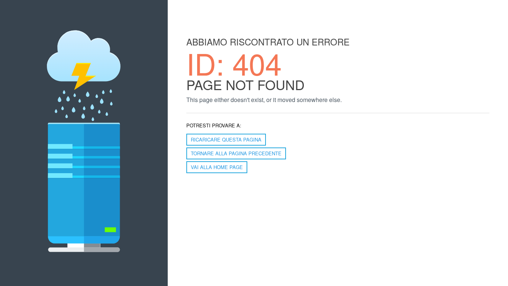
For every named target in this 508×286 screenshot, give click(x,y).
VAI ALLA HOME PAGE (217, 167)
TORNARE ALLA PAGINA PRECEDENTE (236, 153)
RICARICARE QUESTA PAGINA (226, 139)
